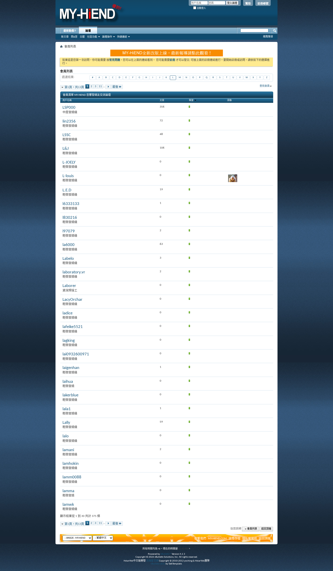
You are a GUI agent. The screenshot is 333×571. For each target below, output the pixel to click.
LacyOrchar (72, 300)
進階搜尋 (268, 36)
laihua (68, 382)
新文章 (65, 36)
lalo (66, 436)
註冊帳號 (263, 3)
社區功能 (92, 36)
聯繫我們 (200, 538)
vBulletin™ (165, 554)
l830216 (70, 218)
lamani (68, 450)
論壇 (88, 30)
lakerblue (70, 395)
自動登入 (201, 8)
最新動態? (69, 30)
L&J (66, 149)
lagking (69, 341)
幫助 (248, 3)
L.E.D (67, 190)
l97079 (69, 231)
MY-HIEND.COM (217, 538)
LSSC (67, 135)
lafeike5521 (73, 327)
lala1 (67, 409)
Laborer (69, 286)
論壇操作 (107, 36)
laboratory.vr (74, 272)
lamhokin (71, 464)
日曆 (82, 36)
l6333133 (71, 204)
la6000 (69, 245)
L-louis (68, 176)
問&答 (74, 36)
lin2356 (69, 121)
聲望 (191, 100)
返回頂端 (266, 529)
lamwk (68, 505)
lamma (68, 491)
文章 (162, 100)
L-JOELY (69, 162)
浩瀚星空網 (152, 561)
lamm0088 (72, 477)
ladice (67, 313)
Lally (66, 423)
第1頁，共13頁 (74, 87)
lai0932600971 (76, 354)
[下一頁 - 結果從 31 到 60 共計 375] (108, 87)
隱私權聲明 (249, 538)
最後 (115, 86)
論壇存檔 (234, 538)
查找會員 (265, 86)
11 (100, 86)
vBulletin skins (158, 564)
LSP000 (69, 108)
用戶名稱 (67, 100)
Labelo (68, 259)
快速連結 (122, 36)
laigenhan (71, 368)
